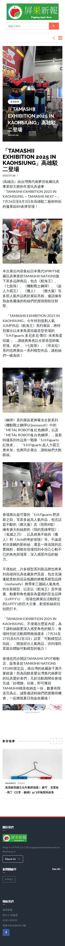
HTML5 (9, 879)
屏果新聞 (14, 101)
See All (56, 869)
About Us (10, 858)
